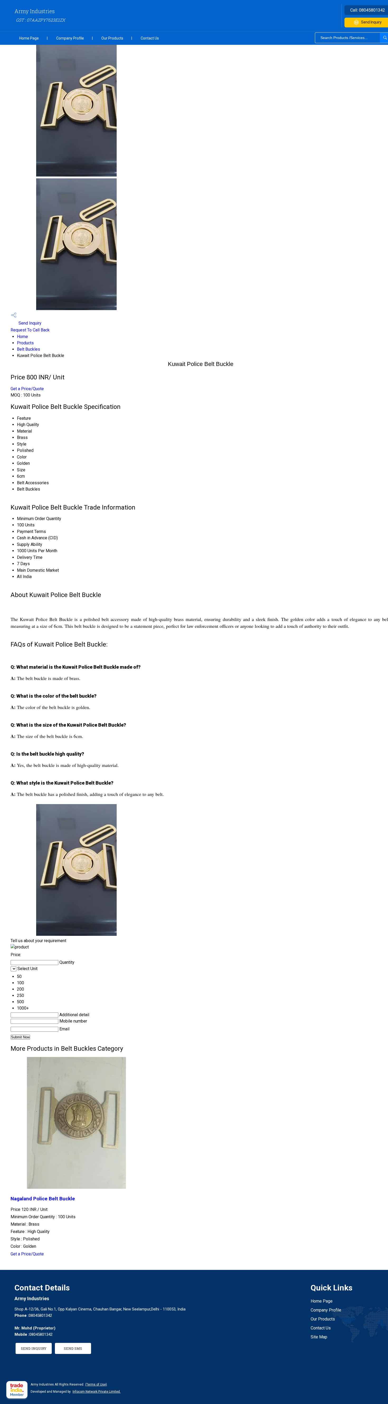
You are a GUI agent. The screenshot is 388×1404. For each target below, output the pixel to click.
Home (22, 336)
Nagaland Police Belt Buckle (43, 1199)
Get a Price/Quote (27, 388)
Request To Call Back (30, 329)
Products (25, 342)
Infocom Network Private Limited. (97, 1391)
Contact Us (150, 38)
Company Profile (70, 38)
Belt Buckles (28, 349)
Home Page (29, 38)
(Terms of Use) (96, 1384)
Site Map (319, 1336)
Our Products (112, 38)
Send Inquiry (29, 323)
